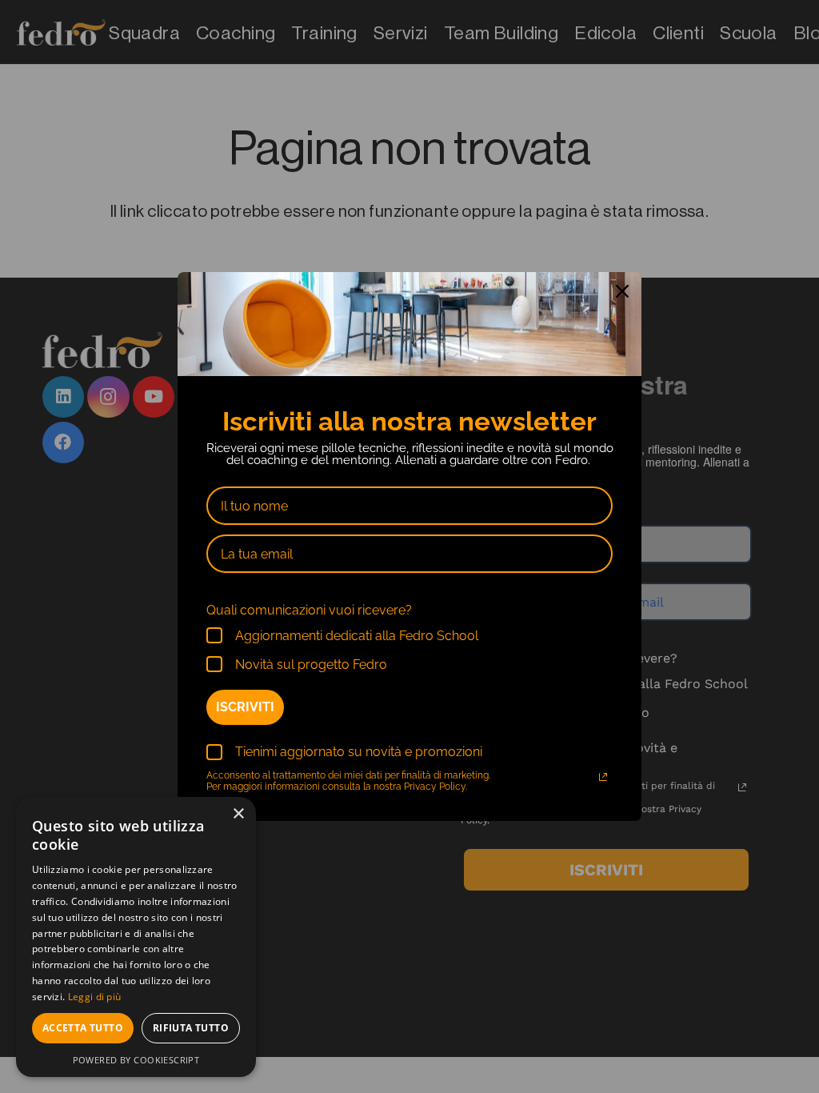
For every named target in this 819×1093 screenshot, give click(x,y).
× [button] (238, 814)
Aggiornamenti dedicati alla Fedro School (356, 635)
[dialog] (136, 937)
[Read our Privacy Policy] (603, 777)
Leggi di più (95, 996)
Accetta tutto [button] (82, 1028)
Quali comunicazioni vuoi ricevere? (309, 610)
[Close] (622, 291)
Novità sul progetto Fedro (311, 664)
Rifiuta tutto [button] (191, 1028)
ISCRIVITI (245, 707)
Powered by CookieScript (136, 1060)
